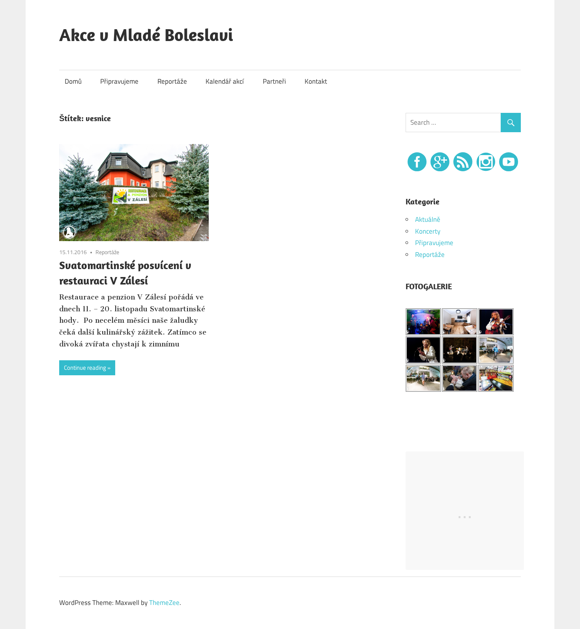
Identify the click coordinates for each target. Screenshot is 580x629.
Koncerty (427, 231)
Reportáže (172, 81)
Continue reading (85, 367)
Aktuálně (427, 219)
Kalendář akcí (225, 81)
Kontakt (316, 81)
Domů (73, 81)
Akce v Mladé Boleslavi (146, 34)
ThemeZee (164, 602)
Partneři (274, 81)
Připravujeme (119, 81)
